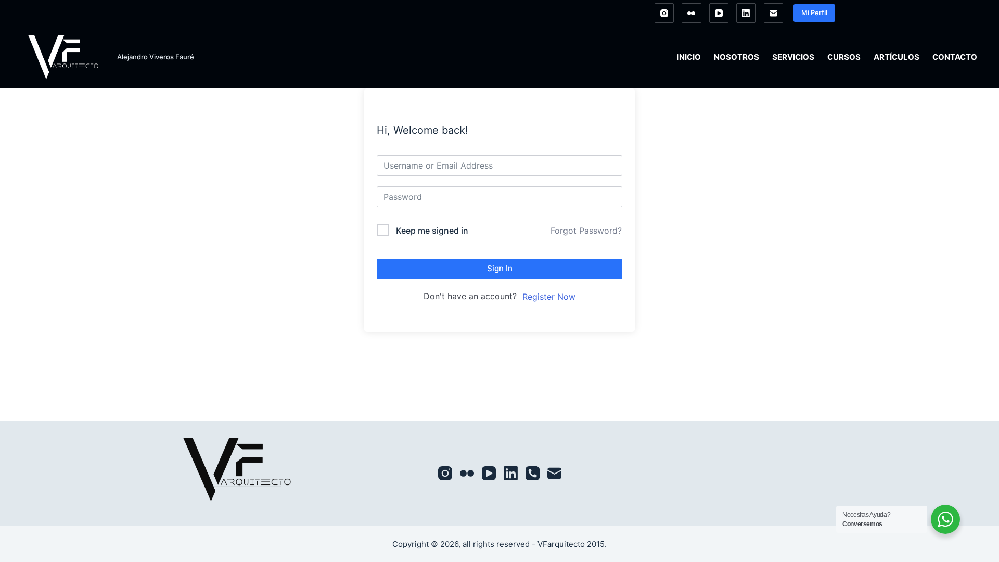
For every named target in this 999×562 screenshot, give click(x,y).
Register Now (548, 296)
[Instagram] (664, 13)
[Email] (774, 13)
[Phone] (533, 473)
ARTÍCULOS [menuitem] (896, 57)
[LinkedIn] (746, 13)
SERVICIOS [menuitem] (793, 57)
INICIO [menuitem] (689, 57)
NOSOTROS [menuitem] (736, 57)
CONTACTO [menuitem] (954, 57)
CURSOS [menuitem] (844, 57)
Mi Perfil (814, 12)
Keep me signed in (432, 230)
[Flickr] (691, 13)
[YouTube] (719, 13)
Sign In (500, 268)
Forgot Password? (586, 230)
